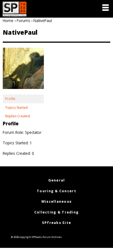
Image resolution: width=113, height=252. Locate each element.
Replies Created (17, 116)
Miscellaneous (56, 201)
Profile (10, 98)
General (56, 180)
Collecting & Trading (56, 212)
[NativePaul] (23, 71)
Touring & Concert (56, 190)
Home (8, 20)
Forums (23, 20)
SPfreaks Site (56, 222)
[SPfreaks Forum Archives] (14, 9)
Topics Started (16, 107)
